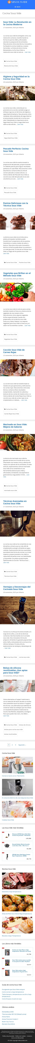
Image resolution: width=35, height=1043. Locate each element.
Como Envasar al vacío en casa (12, 999)
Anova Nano (6, 1017)
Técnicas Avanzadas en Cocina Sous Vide (15, 502)
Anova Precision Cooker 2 (10, 1019)
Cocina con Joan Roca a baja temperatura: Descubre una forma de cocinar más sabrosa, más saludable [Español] (21, 950)
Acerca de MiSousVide (17, 1038)
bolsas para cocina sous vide (13, 729)
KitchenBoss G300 (8, 1012)
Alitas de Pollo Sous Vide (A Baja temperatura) (17, 914)
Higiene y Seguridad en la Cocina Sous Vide (16, 77)
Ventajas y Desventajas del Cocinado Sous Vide (17, 588)
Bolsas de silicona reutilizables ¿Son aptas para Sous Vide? (15, 670)
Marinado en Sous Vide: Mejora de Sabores (15, 425)
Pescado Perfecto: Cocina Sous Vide (16, 149)
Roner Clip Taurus (8, 1022)
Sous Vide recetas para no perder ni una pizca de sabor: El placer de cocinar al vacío (21, 960)
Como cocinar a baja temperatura (13, 992)
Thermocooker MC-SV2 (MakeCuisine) (14, 1014)
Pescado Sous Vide (10, 192)
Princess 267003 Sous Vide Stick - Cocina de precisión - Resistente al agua (21, 834)
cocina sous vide (24, 657)
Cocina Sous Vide (11, 61)
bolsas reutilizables (10, 734)
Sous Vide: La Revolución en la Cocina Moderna (17, 23)
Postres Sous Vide (24, 262)
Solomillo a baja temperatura (11, 892)
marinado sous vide (10, 490)
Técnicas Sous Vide (10, 576)
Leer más (28, 52)
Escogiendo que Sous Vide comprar (13, 989)
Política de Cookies (20, 1036)
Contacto (29, 1036)
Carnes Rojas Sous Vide (11, 414)
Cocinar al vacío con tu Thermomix (13, 776)
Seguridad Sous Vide (11, 138)
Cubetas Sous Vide (8, 820)
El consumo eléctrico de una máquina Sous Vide (17, 798)
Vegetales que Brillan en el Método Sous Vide (17, 274)
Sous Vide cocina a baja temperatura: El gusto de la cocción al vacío (19, 971)
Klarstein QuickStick (8, 1024)
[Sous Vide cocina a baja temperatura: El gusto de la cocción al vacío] (7, 973)
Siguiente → (22, 745)
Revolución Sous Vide (11, 66)
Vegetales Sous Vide (10, 339)
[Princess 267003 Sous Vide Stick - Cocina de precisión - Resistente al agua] (7, 836)
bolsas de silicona (25, 725)
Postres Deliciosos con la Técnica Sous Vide (15, 204)
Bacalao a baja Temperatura (11, 936)
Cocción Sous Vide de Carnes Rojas (14, 351)
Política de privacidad (8, 1036)
